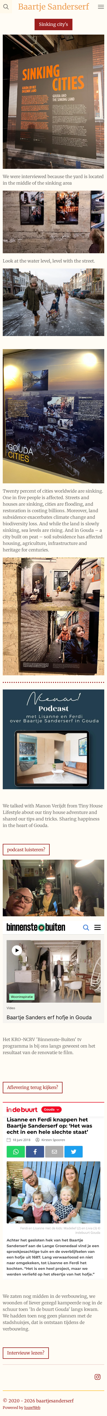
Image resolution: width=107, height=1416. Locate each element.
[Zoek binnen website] (6, 6)
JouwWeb (32, 1407)
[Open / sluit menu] (101, 6)
